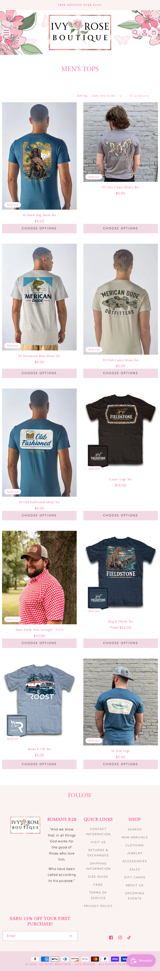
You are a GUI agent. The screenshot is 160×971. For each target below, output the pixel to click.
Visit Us (98, 842)
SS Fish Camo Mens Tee (121, 360)
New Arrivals (135, 837)
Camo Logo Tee (120, 479)
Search (135, 829)
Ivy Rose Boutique (55, 964)
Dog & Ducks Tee (120, 621)
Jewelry (134, 853)
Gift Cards (134, 877)
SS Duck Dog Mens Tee (39, 215)
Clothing (134, 845)
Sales (134, 869)
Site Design (85, 964)
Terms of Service (98, 895)
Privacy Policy (98, 906)
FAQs (98, 884)
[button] (6, 32)
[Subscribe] (70, 936)
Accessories (134, 861)
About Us (135, 885)
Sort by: (82, 95)
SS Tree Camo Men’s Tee (120, 187)
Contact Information (98, 831)
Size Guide (98, 877)
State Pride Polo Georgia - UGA (39, 630)
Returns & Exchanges (98, 852)
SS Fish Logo (120, 751)
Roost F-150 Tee (39, 749)
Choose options (39, 228)
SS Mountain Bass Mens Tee (39, 356)
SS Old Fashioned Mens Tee (39, 502)
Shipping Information (98, 866)
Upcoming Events (134, 895)
